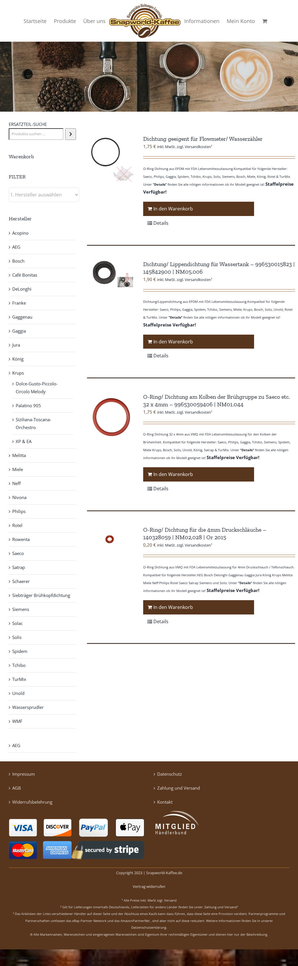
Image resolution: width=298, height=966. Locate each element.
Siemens (20, 609)
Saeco (18, 553)
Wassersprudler (28, 707)
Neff (16, 483)
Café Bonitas (24, 275)
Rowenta (21, 539)
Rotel (17, 525)
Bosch (18, 261)
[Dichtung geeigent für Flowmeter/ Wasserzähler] (111, 159)
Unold (18, 693)
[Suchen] (70, 134)
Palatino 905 (28, 405)
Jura (16, 345)
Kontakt (165, 802)
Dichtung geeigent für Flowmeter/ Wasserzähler (202, 138)
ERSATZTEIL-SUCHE (28, 124)
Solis (17, 637)
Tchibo (19, 665)
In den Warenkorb (173, 209)
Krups (18, 373)
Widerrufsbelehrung (32, 802)
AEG (16, 247)
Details (160, 223)
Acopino (20, 233)
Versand (170, 900)
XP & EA (23, 441)
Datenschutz (169, 774)
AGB (16, 788)
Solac (17, 623)
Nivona (19, 497)
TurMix (19, 679)
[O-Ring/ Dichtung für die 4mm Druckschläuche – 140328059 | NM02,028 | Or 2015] (111, 540)
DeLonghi (21, 289)
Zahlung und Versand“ (221, 907)
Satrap (18, 567)
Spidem (19, 651)
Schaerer (21, 581)
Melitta (19, 455)
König (18, 359)
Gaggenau (22, 317)
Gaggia (19, 331)
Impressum (23, 774)
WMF (17, 721)
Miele (17, 469)
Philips (19, 511)
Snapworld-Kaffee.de (164, 872)
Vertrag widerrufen (149, 886)
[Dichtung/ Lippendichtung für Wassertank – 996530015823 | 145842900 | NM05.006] (111, 274)
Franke (19, 303)
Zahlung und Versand (178, 788)
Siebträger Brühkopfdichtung (41, 595)
